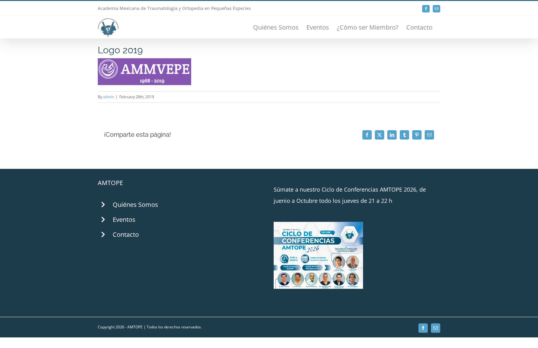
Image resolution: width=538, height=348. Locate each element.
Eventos (124, 219)
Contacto (126, 234)
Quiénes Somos (135, 204)
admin (108, 96)
